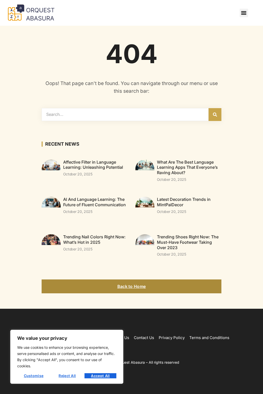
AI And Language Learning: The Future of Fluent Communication (94, 202)
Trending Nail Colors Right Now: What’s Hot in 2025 (94, 239)
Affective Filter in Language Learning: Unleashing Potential (93, 165)
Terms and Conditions (209, 337)
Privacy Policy (172, 337)
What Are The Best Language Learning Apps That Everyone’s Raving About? (187, 167)
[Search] (215, 114)
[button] (244, 13)
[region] (66, 357)
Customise (34, 375)
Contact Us (144, 337)
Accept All (100, 375)
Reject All (67, 375)
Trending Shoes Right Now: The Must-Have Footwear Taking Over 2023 (188, 242)
